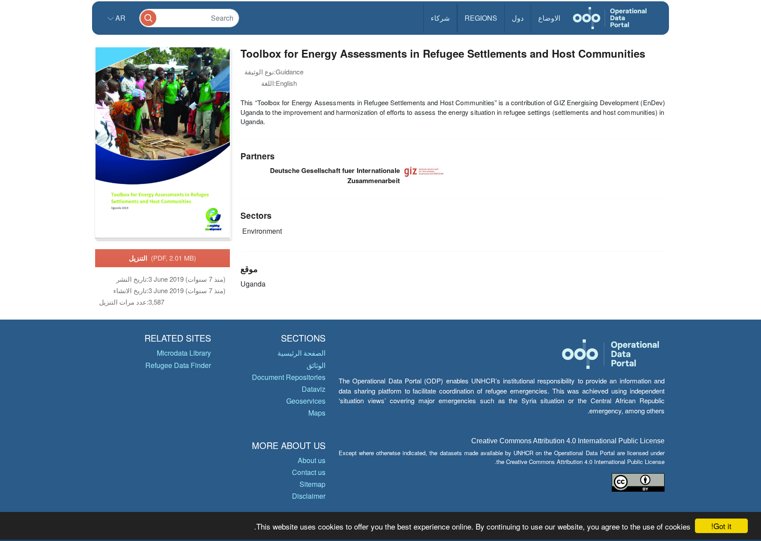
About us (311, 460)
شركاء (440, 18)
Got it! (721, 525)
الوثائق (316, 365)
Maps (316, 413)
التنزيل (162, 258)
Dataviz (313, 389)
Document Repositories (288, 377)
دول (518, 18)
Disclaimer (308, 496)
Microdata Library (184, 353)
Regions (481, 18)
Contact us (308, 472)
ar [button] (120, 18)
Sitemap (312, 484)
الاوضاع (549, 18)
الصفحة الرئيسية (301, 353)
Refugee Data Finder (178, 365)
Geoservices (305, 401)
